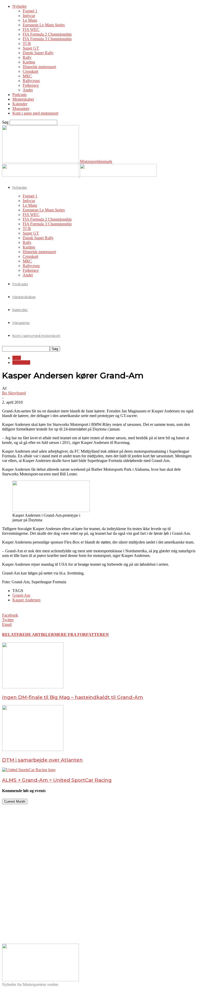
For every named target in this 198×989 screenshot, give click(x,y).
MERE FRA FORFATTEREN (81, 634)
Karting (29, 62)
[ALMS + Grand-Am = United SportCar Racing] (28, 770)
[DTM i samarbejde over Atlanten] (32, 749)
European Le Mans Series (44, 25)
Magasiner (20, 108)
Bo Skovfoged (14, 393)
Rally (27, 57)
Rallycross (31, 80)
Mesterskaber (23, 99)
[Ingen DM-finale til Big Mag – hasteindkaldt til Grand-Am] (32, 687)
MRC (27, 76)
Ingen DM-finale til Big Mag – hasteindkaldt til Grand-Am (72, 697)
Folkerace (31, 85)
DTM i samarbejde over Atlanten (42, 760)
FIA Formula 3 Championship (47, 39)
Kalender (19, 104)
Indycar (29, 15)
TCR (27, 43)
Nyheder (19, 6)
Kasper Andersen (26, 600)
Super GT (31, 48)
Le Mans (30, 20)
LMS (16, 358)
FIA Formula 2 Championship (47, 34)
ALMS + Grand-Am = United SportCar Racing (57, 780)
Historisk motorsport (39, 67)
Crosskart (30, 71)
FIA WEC (31, 29)
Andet (28, 90)
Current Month (14, 801)
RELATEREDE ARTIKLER (28, 634)
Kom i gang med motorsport (35, 113)
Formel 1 (30, 11)
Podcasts (19, 94)
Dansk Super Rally (38, 53)
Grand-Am (21, 362)
